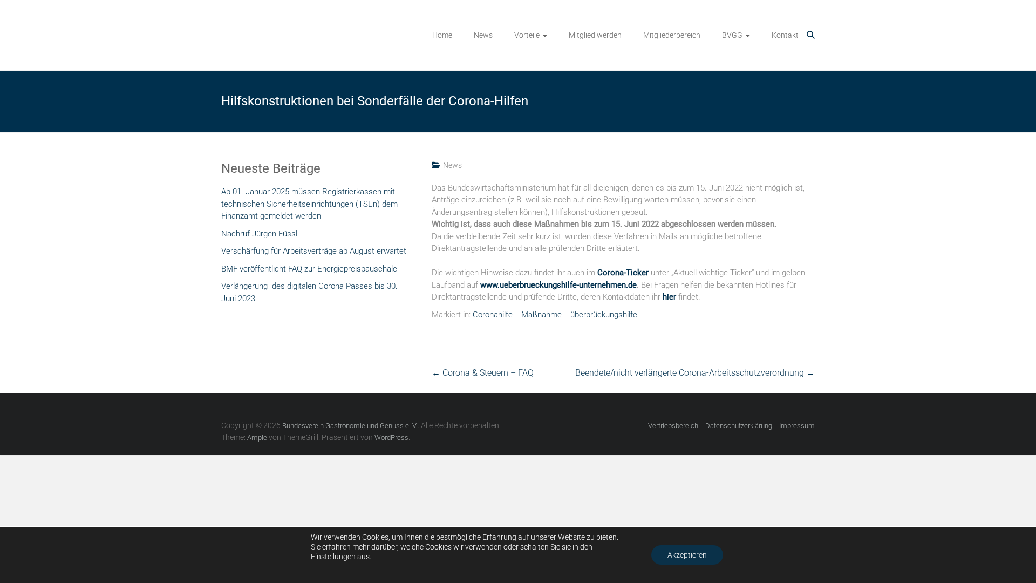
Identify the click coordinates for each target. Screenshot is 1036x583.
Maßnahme (541, 315)
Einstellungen (333, 556)
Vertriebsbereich (673, 426)
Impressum (797, 426)
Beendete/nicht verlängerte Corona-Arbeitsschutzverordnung (695, 373)
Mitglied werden (595, 35)
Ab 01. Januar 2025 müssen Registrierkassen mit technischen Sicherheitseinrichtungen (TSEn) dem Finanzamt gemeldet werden (309, 204)
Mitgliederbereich (671, 35)
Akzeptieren (687, 555)
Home (442, 35)
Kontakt (785, 35)
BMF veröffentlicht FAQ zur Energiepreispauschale (309, 269)
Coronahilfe (493, 315)
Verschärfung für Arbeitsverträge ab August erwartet (313, 251)
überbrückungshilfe (603, 315)
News (483, 35)
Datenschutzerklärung (738, 426)
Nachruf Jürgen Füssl (259, 234)
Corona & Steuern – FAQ (483, 373)
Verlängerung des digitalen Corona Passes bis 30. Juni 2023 (309, 292)
